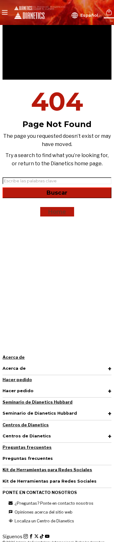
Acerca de (14, 357)
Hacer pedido (17, 379)
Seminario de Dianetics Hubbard (38, 402)
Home (57, 211)
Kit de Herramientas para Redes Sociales (47, 469)
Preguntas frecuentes (27, 447)
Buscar (57, 192)
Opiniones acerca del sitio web (43, 512)
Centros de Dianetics (26, 425)
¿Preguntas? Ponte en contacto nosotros (53, 503)
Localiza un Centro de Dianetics (44, 521)
